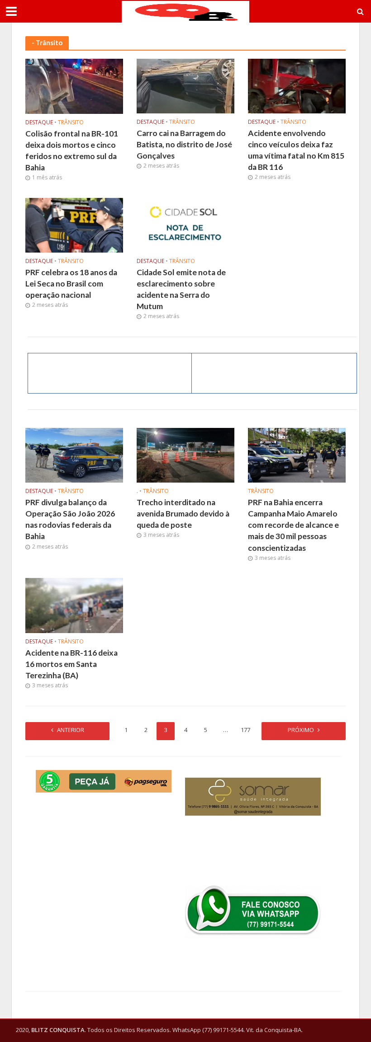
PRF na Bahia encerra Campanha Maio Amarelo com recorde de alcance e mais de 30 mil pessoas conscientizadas (293, 525)
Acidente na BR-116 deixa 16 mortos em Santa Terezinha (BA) (71, 664)
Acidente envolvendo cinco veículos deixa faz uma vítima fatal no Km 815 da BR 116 (296, 150)
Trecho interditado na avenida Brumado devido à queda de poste (183, 514)
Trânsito (71, 122)
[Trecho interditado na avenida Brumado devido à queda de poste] (185, 455)
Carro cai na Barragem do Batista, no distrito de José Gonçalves (184, 144)
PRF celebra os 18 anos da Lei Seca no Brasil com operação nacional (71, 284)
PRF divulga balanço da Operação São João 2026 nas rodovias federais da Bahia (70, 519)
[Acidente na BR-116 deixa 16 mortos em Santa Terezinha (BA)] (74, 605)
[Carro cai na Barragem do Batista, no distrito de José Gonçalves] (185, 85)
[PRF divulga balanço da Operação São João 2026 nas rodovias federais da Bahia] (74, 455)
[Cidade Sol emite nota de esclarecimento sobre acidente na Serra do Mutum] (185, 225)
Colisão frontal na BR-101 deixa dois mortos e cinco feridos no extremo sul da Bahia (71, 150)
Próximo (301, 730)
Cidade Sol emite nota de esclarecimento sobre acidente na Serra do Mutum (181, 289)
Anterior (70, 730)
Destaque (39, 122)
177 (245, 730)
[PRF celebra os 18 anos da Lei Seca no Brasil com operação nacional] (74, 225)
